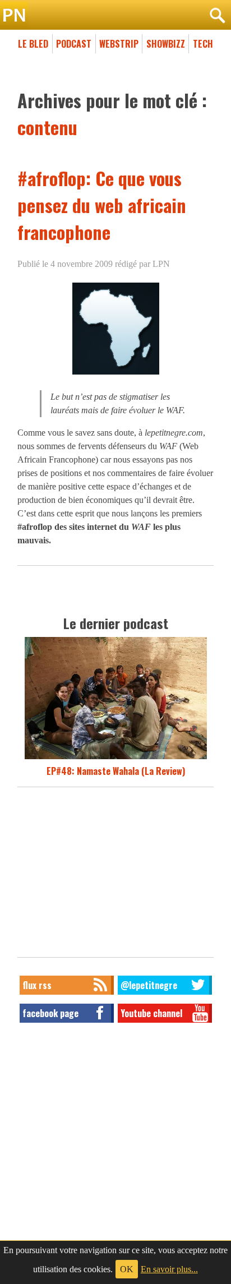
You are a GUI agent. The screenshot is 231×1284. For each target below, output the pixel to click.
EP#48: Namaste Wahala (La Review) (116, 771)
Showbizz (165, 43)
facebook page (50, 1013)
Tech (203, 43)
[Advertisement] (115, 875)
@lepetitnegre (149, 985)
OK (126, 1269)
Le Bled (33, 43)
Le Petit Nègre (115, 16)
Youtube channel (151, 1013)
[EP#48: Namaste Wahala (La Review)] (116, 757)
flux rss (37, 985)
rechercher (217, 16)
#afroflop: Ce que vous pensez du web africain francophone (101, 205)
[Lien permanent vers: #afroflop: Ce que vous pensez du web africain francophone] (115, 374)
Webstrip (118, 43)
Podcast (73, 43)
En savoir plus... (169, 1269)
